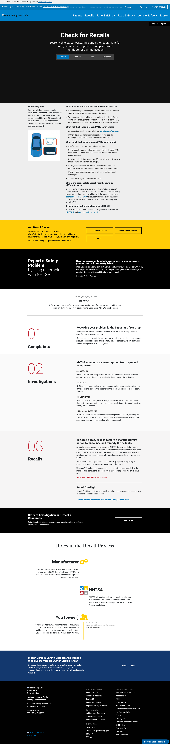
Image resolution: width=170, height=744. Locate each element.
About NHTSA (92, 692)
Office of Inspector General (127, 722)
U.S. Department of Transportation (55, 7)
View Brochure (128, 666)
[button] (106, 15)
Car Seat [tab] (77, 57)
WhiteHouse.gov (122, 735)
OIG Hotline (120, 725)
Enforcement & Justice (95, 720)
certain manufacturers (109, 131)
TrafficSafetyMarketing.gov (97, 731)
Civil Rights (120, 718)
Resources (128, 520)
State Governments (94, 716)
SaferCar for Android (128, 230)
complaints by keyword (88, 212)
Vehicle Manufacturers (95, 713)
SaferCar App (91, 727)
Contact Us (90, 699)
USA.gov (119, 731)
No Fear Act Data (123, 712)
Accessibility (121, 696)
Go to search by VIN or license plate (91, 477)
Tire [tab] (92, 57)
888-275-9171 (33, 713)
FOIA (118, 699)
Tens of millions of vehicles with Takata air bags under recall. (103, 500)
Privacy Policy (121, 702)
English (163, 24)
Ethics (118, 715)
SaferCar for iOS (100, 230)
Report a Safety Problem (156, 7)
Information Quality (123, 705)
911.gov (89, 737)
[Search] (141, 7)
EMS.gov (89, 734)
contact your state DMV (76, 197)
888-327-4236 (33, 710)
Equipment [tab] (107, 57)
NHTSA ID (70, 212)
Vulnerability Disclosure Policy (128, 709)
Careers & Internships (95, 696)
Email (99, 239)
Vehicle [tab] (63, 57)
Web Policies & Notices (125, 692)
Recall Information (93, 702)
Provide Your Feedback (154, 741)
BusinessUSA (121, 728)
